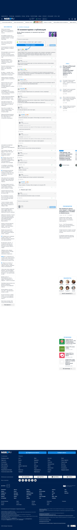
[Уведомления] (72, 19)
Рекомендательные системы (44, 521)
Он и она (49, 458)
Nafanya (21, 69)
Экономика (63, 466)
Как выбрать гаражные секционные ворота (6, 154)
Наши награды (4, 464)
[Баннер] (38, 22)
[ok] (26, 480)
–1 (55, 93)
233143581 (23, 114)
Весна (20, 462)
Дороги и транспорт (23, 466)
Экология (63, 464)
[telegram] (20, 480)
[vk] (23, 480)
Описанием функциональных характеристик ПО (47, 514)
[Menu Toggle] (1, 19)
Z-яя (21, 49)
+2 (51, 179)
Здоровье (21, 471)
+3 (51, 172)
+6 (51, 112)
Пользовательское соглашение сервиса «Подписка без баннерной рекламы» (52, 523)
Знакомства (18, 16)
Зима (35, 458)
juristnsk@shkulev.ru (28, 518)
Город (20, 464)
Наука (35, 467)
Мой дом (36, 466)
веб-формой (21, 519)
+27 (51, 164)
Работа (49, 466)
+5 (51, 119)
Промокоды (11, 16)
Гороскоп (44, 16)
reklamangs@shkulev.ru (43, 509)
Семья (49, 471)
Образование (37, 471)
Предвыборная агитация (6, 469)
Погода (23, 16)
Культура (36, 462)
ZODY (59, 16)
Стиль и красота (64, 460)
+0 (51, 58)
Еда (19, 467)
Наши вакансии (4, 466)
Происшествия (51, 464)
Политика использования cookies (45, 519)
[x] (32, 480)
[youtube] (35, 480)
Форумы (27, 16)
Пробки (38, 19)
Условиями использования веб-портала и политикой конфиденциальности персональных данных (56, 515)
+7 (51, 104)
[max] (29, 480)
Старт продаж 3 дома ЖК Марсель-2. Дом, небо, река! (7, 151)
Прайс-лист (3, 460)
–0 (55, 58)
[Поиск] (69, 19)
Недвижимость (4, 16)
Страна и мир (64, 462)
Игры (55, 16)
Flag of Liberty (22, 88)
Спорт (62, 458)
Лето (35, 464)
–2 (55, 112)
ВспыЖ (21, 79)
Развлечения (50, 467)
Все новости (8, 27)
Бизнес (20, 460)
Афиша (39, 16)
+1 (51, 93)
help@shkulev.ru (9, 519)
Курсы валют (50, 16)
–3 (55, 179)
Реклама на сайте (5, 458)
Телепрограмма (33, 16)
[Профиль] (75, 19)
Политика (50, 462)
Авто (20, 458)
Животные (21, 469)
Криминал (36, 460)
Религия (49, 469)
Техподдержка (4, 467)
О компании (3, 462)
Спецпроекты (64, 467)
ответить (20, 58)
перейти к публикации (24, 27)
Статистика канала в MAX (6, 471)
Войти (22, 207)
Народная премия (65, 469)
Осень (49, 460)
